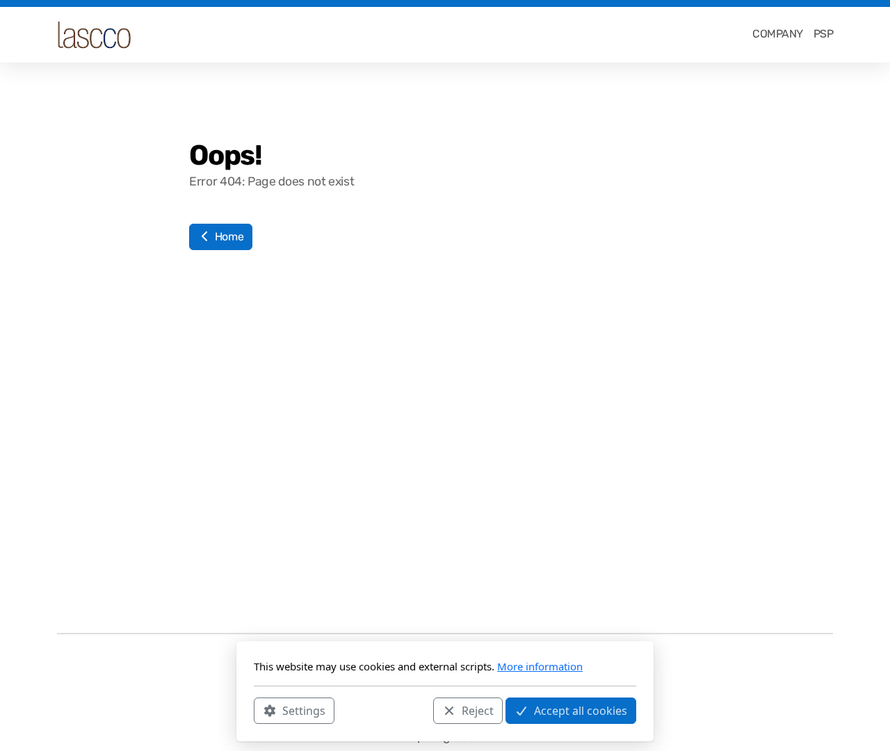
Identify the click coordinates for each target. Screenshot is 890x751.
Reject (478, 710)
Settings (303, 710)
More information (540, 666)
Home (227, 236)
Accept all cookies (580, 710)
